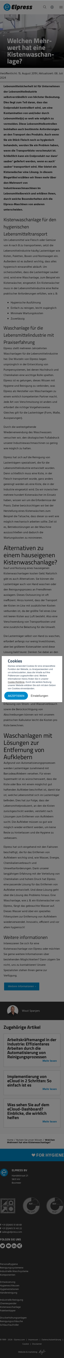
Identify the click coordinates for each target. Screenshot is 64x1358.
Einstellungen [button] (39, 696)
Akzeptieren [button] (16, 696)
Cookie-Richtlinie (16, 681)
